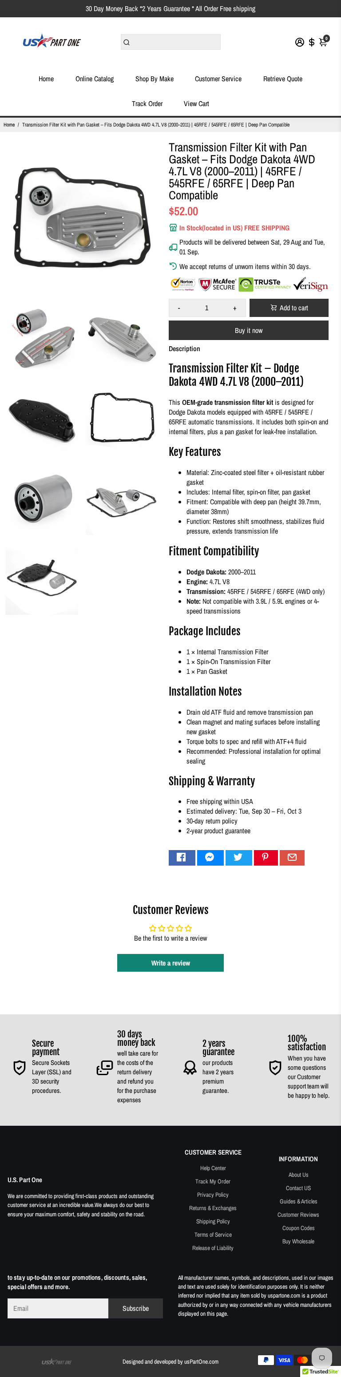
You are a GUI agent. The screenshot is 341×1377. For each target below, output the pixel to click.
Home (46, 78)
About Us (299, 1175)
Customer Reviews (298, 1215)
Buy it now (248, 330)
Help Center (213, 1168)
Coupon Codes (298, 1228)
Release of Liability (213, 1248)
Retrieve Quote (282, 78)
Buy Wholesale (298, 1241)
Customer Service (218, 78)
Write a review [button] (170, 963)
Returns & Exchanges (213, 1208)
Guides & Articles (298, 1201)
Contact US (298, 1188)
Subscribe (136, 1308)
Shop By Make (154, 78)
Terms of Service (213, 1235)
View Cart (196, 103)
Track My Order (212, 1181)
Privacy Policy (213, 1195)
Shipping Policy (213, 1221)
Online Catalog (94, 78)
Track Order (147, 103)
